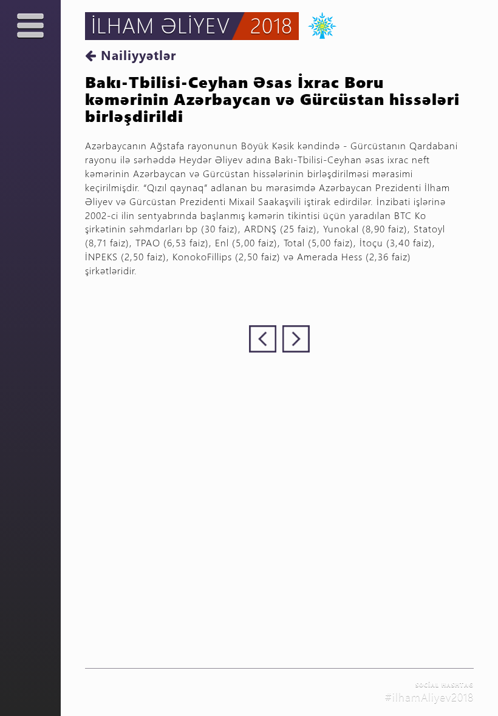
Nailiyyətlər (136, 55)
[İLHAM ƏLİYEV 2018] (317, 24)
